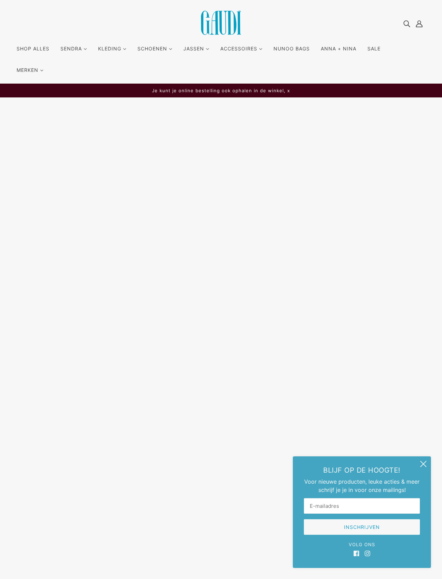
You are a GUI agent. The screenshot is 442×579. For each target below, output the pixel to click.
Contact (200, 449)
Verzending (204, 424)
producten (254, 189)
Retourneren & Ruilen (217, 440)
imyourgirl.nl (256, 558)
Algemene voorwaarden (221, 457)
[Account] (419, 23)
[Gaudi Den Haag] (221, 32)
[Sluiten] (423, 464)
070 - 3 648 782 (43, 450)
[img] (407, 23)
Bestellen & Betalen (215, 432)
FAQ (195, 415)
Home (192, 189)
